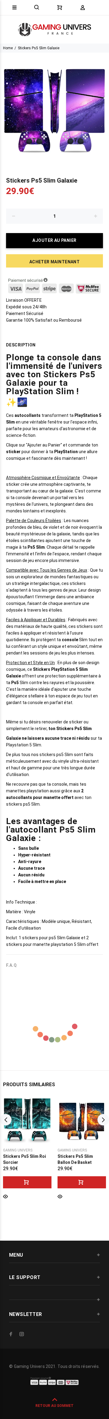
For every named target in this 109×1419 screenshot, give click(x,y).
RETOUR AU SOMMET (54, 1406)
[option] (54, 107)
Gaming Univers (17, 1150)
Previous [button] (6, 1119)
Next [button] (103, 1119)
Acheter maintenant (54, 261)
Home (8, 48)
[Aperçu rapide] (5, 1196)
